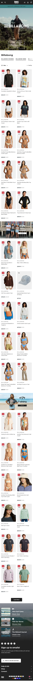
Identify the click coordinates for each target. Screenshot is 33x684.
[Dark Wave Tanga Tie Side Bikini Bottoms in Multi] (24, 139)
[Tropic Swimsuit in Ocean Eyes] (24, 200)
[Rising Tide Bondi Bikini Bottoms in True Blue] (24, 341)
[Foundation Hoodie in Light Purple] (8, 574)
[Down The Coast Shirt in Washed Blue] (8, 250)
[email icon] (14, 643)
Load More (16, 599)
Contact (4, 671)
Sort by (30, 65)
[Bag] (31, 2)
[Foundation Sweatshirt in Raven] (8, 78)
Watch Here (16, 614)
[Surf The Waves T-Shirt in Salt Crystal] (8, 109)
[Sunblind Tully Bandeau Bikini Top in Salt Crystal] (8, 482)
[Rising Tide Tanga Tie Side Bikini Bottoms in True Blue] (8, 371)
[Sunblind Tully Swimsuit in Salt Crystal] (24, 421)
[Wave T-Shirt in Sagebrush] (24, 574)
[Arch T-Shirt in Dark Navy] (24, 543)
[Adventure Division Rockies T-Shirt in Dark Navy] (8, 543)
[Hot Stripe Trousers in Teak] (24, 371)
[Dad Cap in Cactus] (8, 513)
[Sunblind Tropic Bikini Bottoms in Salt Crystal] (8, 139)
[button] (5, 2)
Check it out (16, 634)
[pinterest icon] (8, 643)
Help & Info (5, 666)
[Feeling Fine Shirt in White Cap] (8, 421)
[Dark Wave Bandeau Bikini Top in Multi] (24, 170)
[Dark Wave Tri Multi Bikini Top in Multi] (8, 170)
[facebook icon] (2, 643)
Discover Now (16, 624)
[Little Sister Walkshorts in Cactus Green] (8, 341)
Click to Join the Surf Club (12, 660)
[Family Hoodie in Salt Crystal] (24, 311)
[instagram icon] (5, 643)
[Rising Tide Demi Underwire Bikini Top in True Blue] (24, 452)
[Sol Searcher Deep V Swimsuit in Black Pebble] (8, 200)
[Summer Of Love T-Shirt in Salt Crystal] (24, 78)
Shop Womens (16, 42)
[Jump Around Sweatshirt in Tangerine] (8, 311)
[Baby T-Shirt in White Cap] (24, 250)
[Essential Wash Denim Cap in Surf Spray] (24, 280)
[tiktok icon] (11, 643)
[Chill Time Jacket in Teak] (8, 280)
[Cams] (24, 2)
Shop (3, 669)
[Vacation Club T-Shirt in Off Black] (24, 109)
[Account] (28, 2)
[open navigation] (2, 2)
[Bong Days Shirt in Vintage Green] (24, 513)
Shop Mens (16, 47)
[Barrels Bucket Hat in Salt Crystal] (24, 482)
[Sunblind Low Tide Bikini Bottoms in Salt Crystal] (8, 452)
